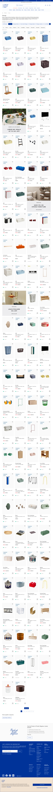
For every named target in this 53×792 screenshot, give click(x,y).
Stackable (37, 27)
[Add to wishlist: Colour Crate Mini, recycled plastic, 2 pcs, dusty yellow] (49, 369)
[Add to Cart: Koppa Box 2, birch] (13, 573)
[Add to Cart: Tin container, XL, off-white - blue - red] (50, 235)
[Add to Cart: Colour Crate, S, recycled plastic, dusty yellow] (37, 53)
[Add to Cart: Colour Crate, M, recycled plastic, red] (13, 79)
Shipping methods (32, 750)
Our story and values (39, 747)
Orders (30, 747)
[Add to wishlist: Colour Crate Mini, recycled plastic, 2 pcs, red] (12, 161)
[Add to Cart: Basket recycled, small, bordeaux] (25, 365)
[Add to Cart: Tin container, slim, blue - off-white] (13, 495)
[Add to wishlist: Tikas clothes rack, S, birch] (49, 265)
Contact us (31, 754)
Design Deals (46, 772)
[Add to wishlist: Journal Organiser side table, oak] (49, 448)
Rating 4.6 (28, 0)
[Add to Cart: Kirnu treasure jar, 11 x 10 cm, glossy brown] (25, 651)
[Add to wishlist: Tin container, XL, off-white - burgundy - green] (24, 83)
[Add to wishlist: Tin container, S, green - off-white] (37, 317)
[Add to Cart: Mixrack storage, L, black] (37, 677)
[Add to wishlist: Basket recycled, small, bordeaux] (24, 343)
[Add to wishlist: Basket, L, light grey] (37, 291)
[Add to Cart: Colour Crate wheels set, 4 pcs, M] (37, 157)
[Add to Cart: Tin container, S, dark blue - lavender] (37, 391)
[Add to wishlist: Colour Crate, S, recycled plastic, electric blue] (37, 109)
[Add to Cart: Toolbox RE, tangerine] (25, 261)
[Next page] (33, 711)
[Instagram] (3, 776)
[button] (46, 5)
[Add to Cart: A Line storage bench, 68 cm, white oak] (50, 625)
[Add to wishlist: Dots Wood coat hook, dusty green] (12, 500)
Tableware (38, 774)
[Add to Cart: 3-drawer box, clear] (25, 625)
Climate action (39, 754)
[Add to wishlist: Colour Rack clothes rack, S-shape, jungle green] (24, 395)
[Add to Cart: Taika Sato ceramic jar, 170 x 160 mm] (37, 573)
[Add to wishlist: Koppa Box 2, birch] (12, 552)
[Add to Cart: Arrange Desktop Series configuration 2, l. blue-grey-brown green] (25, 547)
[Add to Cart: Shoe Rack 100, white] (37, 287)
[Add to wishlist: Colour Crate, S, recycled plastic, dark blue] (24, 317)
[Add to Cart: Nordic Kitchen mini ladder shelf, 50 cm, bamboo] (25, 157)
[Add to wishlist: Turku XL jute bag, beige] (24, 448)
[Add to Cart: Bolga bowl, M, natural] (13, 547)
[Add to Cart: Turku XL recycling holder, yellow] (50, 495)
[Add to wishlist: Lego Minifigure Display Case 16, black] (12, 604)
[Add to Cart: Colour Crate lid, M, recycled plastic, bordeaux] (37, 547)
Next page (26, 708)
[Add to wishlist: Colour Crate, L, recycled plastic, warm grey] (24, 552)
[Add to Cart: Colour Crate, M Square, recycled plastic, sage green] (25, 495)
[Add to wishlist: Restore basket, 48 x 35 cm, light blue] (24, 578)
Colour (10, 27)
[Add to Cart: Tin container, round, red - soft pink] (50, 339)
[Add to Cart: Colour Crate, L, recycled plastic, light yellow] (13, 157)
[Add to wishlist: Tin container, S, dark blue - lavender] (37, 369)
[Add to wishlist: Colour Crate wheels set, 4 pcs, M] (37, 135)
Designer (27, 27)
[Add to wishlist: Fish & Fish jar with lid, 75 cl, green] (49, 395)
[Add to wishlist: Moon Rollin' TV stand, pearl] (49, 343)
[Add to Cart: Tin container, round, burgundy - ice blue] (37, 183)
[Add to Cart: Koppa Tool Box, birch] (37, 651)
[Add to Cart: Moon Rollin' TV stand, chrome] (50, 131)
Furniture (38, 768)
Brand (7, 27)
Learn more (29, 734)
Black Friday (46, 773)
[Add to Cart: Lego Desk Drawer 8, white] (37, 521)
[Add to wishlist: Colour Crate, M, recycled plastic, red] (12, 57)
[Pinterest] (10, 776)
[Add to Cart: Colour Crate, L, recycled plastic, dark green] (25, 209)
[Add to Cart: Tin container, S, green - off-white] (37, 339)
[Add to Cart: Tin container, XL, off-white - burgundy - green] (25, 105)
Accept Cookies (42, 784)
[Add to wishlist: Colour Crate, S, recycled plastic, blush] (37, 448)
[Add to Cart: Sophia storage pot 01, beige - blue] (13, 599)
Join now (29, 737)
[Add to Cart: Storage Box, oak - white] (37, 417)
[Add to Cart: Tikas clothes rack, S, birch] (50, 287)
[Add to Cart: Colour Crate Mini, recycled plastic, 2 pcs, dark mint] (13, 469)
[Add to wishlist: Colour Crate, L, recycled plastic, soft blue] (24, 265)
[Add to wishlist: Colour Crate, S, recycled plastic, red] (37, 57)
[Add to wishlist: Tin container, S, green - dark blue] (12, 369)
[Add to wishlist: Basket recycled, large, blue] (12, 343)
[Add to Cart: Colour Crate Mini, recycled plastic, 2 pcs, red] (13, 183)
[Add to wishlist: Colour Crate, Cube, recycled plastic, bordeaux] (49, 57)
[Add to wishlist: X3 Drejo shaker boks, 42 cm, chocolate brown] (24, 682)
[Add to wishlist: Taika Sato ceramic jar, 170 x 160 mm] (37, 552)
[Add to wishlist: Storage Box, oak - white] (37, 395)
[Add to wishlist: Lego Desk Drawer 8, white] (37, 500)
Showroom (31, 768)
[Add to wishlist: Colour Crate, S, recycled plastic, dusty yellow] (37, 31)
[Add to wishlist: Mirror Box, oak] (12, 83)
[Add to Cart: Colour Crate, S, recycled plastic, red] (37, 79)
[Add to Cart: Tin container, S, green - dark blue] (13, 391)
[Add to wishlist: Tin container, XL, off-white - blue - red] (49, 213)
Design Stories (46, 767)
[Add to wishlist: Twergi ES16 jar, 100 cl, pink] (12, 682)
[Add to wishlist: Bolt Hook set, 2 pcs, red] (37, 213)
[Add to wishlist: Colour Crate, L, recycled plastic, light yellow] (12, 135)
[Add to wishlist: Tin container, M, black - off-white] (12, 213)
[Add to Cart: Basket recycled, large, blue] (13, 365)
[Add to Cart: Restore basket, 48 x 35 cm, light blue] (25, 599)
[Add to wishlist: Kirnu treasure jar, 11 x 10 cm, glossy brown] (24, 630)
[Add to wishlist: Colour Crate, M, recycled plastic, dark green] (37, 83)
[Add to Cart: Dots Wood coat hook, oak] (13, 339)
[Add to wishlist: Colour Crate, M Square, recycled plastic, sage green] (24, 474)
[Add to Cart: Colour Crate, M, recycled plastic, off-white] (50, 157)
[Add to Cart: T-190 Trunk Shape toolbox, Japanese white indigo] (37, 261)
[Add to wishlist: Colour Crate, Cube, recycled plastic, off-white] (12, 265)
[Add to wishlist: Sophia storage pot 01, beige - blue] (12, 578)
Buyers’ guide (39, 761)
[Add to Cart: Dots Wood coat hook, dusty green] (13, 521)
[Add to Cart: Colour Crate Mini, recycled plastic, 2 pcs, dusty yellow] (50, 391)
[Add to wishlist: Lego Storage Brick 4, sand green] (49, 630)
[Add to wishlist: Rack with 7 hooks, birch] (12, 239)
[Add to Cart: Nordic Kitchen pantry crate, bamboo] (25, 391)
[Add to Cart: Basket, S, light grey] (13, 443)
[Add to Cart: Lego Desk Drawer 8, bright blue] (25, 183)
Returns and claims (32, 751)
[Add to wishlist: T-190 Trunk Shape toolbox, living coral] (49, 656)
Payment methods (32, 748)
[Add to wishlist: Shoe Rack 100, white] (37, 265)
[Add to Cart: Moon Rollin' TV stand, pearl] (50, 365)
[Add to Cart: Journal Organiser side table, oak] (50, 469)
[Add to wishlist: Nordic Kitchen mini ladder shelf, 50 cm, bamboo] (24, 135)
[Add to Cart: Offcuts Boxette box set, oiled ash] (13, 677)
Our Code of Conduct (39, 757)
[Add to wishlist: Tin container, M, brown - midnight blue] (49, 161)
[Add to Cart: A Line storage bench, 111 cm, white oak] (50, 313)
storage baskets (21, 18)
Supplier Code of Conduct (39, 759)
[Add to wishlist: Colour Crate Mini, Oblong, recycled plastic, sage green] (49, 422)
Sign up (20, 751)
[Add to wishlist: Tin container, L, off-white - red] (12, 187)
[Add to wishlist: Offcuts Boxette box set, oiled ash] (12, 656)
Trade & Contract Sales (47, 747)
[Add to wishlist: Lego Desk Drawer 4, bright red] (37, 578)
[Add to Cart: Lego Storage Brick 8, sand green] (50, 547)
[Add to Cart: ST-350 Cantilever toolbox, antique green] (25, 677)
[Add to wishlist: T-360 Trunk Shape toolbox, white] (24, 422)
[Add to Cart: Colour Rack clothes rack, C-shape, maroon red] (37, 443)
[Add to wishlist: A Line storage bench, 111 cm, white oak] (49, 291)
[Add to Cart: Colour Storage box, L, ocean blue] (50, 105)
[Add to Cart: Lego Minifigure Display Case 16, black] (13, 625)
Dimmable (32, 27)
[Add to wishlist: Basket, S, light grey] (12, 422)
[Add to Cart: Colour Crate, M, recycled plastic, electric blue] (13, 53)
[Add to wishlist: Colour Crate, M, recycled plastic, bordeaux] (24, 31)
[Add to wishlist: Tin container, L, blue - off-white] (49, 31)
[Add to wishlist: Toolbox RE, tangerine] (24, 239)
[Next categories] (50, 24)
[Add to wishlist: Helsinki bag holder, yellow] (49, 578)
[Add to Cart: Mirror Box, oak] (13, 105)
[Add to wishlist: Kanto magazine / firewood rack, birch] (37, 604)
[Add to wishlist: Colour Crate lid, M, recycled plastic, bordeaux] (37, 526)
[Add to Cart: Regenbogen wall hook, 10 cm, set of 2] (13, 417)
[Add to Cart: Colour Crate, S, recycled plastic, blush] (37, 469)
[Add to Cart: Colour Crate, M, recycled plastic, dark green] (37, 105)
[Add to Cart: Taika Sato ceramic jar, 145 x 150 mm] (13, 651)
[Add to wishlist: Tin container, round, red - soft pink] (49, 317)
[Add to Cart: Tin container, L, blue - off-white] (50, 53)
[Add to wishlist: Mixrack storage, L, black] (37, 656)
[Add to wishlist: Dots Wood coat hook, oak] (12, 317)
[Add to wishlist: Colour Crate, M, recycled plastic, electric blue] (12, 31)
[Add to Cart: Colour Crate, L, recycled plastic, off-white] (25, 235)
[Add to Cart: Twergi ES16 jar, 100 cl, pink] (13, 703)
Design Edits (46, 769)
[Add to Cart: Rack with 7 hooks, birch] (13, 261)
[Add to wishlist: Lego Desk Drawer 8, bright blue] (24, 161)
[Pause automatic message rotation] (36, 0)
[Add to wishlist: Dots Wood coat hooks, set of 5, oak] (24, 500)
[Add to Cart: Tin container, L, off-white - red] (13, 209)
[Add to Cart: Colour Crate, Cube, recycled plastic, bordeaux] (50, 79)
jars (30, 18)
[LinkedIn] (13, 776)
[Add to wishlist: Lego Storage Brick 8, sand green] (49, 526)
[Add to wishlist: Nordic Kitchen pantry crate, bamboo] (24, 369)
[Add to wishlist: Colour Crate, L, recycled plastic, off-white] (24, 213)
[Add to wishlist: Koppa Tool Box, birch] (37, 630)
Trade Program (46, 749)
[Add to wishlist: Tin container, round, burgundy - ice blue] (37, 161)
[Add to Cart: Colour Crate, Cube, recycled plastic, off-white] (13, 287)
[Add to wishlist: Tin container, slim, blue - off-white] (12, 474)
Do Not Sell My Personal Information (42, 787)
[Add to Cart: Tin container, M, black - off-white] (13, 235)
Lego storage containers (7, 717)
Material (14, 27)
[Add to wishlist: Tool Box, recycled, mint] (49, 500)
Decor (38, 771)
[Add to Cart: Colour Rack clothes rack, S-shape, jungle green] (25, 417)
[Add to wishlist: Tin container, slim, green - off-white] (37, 343)
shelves (17, 18)
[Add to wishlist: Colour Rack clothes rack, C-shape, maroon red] (37, 422)
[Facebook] (7, 776)
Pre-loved (30, 771)
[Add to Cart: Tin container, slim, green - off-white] (37, 365)
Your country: (4, 753)
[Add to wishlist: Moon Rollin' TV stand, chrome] (49, 109)
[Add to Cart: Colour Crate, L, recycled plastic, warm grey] (25, 573)
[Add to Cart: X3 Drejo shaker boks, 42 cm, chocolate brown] (25, 703)
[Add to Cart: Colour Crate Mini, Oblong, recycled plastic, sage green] (50, 443)
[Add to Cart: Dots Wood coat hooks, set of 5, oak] (25, 521)
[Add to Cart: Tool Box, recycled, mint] (50, 521)
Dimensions (43, 27)
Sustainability (39, 750)
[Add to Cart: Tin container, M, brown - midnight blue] (50, 183)
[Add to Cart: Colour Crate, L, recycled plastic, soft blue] (25, 287)
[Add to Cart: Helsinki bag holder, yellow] (50, 599)
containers (26, 18)
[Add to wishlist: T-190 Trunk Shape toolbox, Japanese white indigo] (37, 239)
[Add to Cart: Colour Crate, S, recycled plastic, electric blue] (37, 131)
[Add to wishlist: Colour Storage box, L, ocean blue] (49, 83)
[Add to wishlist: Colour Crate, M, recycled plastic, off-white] (49, 135)
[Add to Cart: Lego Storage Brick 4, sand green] (50, 651)
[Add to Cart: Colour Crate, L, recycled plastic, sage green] (50, 261)
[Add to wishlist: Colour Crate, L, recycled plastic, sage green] (49, 239)
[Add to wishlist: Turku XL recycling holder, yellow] (49, 474)
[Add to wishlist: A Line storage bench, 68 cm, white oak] (49, 604)
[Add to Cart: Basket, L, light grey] (37, 313)
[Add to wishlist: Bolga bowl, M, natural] (12, 526)
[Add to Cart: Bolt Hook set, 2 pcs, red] (37, 235)
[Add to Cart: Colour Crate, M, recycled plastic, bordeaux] (25, 53)
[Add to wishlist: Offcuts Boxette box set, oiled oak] (49, 552)
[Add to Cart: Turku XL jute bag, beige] (25, 469)
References (46, 752)
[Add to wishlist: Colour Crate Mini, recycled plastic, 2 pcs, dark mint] (12, 448)
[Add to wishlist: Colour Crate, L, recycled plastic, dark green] (24, 187)
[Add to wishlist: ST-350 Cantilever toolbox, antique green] (24, 656)
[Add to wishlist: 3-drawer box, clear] (24, 604)
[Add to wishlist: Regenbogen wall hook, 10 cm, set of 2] (12, 395)
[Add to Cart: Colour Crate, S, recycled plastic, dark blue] (25, 339)
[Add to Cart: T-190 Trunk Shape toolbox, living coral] (50, 677)
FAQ (29, 753)
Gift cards (46, 770)
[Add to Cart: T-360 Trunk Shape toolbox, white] (25, 443)
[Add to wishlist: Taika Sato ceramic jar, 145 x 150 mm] (12, 630)
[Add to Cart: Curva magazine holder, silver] (37, 495)
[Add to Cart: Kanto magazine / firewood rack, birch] (37, 625)
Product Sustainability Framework (39, 752)
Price (18, 27)
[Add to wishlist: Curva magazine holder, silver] (37, 474)
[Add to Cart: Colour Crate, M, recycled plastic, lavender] (25, 79)
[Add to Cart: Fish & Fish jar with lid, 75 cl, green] (50, 417)
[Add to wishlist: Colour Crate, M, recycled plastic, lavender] (24, 57)
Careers (38, 748)
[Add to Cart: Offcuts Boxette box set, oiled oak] (50, 573)
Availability (23, 27)
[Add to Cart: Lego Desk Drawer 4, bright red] (37, 599)
